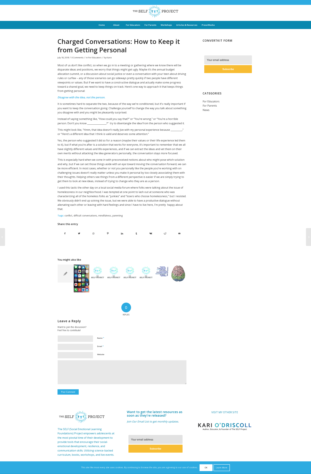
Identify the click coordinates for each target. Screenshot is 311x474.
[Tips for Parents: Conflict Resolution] (130, 272)
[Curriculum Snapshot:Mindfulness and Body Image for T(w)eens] (114, 272)
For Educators (95, 57)
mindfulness (104, 215)
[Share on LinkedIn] (122, 233)
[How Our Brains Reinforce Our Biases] (2, 237)
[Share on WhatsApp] (93, 233)
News (206, 110)
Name (100, 337)
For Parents (210, 105)
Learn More (221, 467)
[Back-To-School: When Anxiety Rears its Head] (308, 237)
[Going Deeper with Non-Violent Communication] (65, 273)
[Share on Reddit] (165, 233)
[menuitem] (101, 25)
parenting (117, 215)
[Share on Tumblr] (136, 233)
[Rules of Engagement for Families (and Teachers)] (97, 272)
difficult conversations (85, 215)
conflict (68, 215)
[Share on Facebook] (65, 233)
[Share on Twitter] (79, 233)
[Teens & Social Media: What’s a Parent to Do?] (81, 278)
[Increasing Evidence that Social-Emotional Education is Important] (178, 273)
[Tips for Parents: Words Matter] (162, 270)
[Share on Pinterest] (108, 233)
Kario (109, 57)
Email (100, 346)
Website (100, 354)
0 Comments (77, 57)
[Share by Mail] (179, 233)
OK (206, 467)
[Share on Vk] (151, 233)
